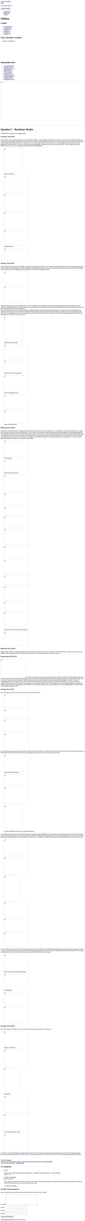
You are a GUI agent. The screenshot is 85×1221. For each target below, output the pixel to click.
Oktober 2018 (7, 78)
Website (3, 1213)
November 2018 (8, 76)
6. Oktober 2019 (21, 133)
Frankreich (7, 28)
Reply (14, 1177)
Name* (2, 1207)
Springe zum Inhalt (6, 1)
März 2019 (7, 70)
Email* (2, 1210)
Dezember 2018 (8, 75)
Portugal (6, 31)
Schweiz (6, 32)
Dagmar (12, 133)
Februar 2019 (7, 72)
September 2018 (8, 79)
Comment (3, 1204)
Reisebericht (7, 11)
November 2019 (8, 66)
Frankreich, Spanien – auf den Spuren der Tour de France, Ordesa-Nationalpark (31, 1161)
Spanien (6, 34)
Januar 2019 (7, 73)
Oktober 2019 (7, 67)
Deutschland (7, 26)
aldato (2, 3)
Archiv (6, 14)
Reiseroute (7, 13)
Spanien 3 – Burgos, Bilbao (17, 1163)
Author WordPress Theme (7, 1219)
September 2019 (8, 69)
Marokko (6, 29)
